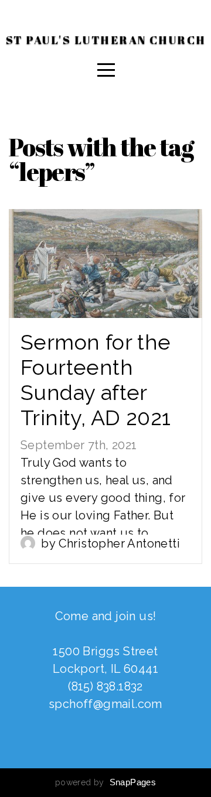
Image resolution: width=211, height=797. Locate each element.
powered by (105, 782)
